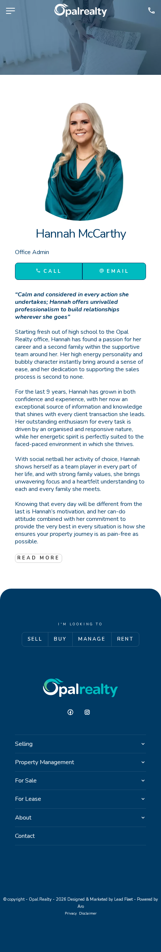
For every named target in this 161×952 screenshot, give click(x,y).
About (23, 818)
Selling (24, 744)
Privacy (71, 913)
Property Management (44, 762)
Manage (92, 639)
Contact (25, 836)
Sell (35, 639)
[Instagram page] (89, 712)
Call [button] (51, 271)
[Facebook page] (73, 712)
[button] (114, 271)
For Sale (26, 780)
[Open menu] (10, 10)
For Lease (28, 799)
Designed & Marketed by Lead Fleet (100, 899)
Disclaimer (88, 913)
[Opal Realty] (80, 10)
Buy (60, 639)
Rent (125, 639)
